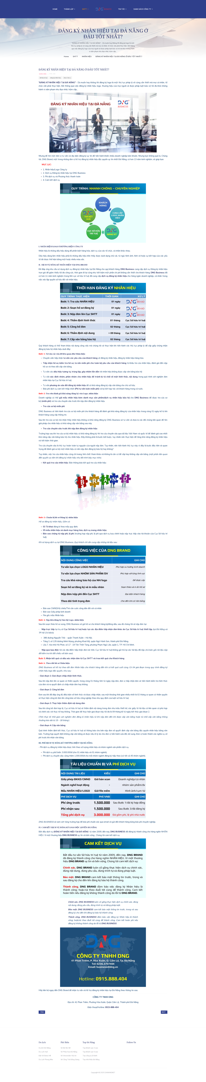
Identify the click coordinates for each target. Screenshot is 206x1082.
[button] (70, 9)
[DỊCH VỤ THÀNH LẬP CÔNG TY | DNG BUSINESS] (104, 9)
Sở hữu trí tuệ (43, 77)
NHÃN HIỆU (42, 74)
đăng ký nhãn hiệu (55, 77)
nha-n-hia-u (67, 77)
